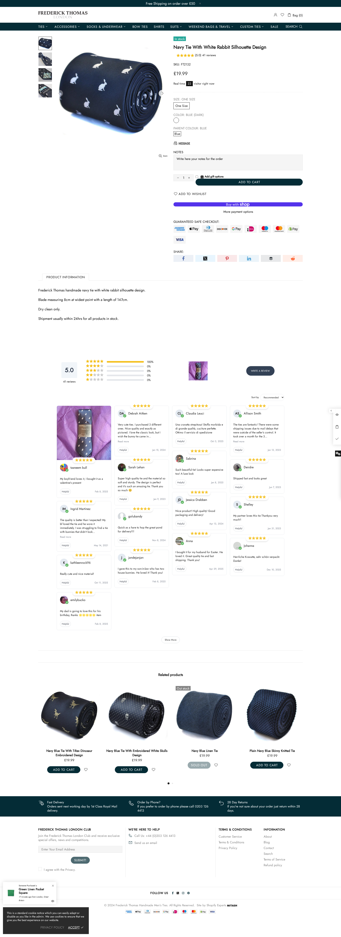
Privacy (70, 870)
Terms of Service (274, 859)
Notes (178, 152)
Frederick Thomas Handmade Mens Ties (63, 15)
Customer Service (230, 836)
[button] (238, 55)
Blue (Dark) (176, 120)
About (268, 836)
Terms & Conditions (231, 842)
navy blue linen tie (69, 751)
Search (268, 854)
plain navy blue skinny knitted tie (136, 751)
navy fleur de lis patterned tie (204, 751)
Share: (178, 252)
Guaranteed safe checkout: (196, 222)
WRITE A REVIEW (260, 371)
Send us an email (145, 843)
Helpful (65, 491)
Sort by (255, 397)
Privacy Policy (228, 848)
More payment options (238, 212)
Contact (269, 848)
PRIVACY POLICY (52, 927)
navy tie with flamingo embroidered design (272, 751)
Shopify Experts (216, 905)
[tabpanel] (204, 730)
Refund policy (273, 865)
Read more (65, 536)
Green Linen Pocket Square (31, 891)
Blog (267, 842)
